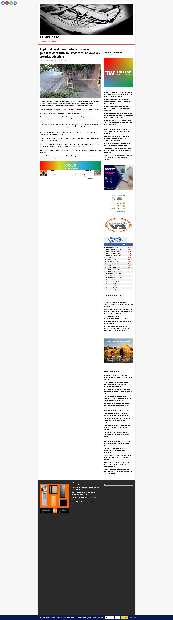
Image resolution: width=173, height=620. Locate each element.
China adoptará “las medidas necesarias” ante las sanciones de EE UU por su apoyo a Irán (118, 391)
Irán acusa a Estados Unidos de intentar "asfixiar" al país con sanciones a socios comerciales (117, 450)
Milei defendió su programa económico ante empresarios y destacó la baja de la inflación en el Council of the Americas (118, 116)
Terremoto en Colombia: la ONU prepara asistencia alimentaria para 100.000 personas (117, 427)
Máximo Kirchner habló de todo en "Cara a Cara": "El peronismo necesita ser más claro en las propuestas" (118, 123)
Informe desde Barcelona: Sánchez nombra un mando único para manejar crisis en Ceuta (117, 443)
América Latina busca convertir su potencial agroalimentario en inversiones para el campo (118, 420)
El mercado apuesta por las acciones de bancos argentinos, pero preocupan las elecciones (116, 131)
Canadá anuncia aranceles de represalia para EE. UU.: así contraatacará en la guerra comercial (118, 457)
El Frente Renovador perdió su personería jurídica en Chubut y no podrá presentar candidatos (117, 108)
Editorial (54, 61)
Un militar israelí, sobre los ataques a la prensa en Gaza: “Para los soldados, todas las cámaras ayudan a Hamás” (117, 384)
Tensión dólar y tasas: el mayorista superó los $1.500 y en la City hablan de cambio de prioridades (117, 150)
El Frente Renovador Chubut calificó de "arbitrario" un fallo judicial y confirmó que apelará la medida (117, 101)
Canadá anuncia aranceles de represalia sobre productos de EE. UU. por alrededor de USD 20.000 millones (118, 471)
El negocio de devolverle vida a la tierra (116, 410)
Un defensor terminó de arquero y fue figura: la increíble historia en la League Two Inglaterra (118, 304)
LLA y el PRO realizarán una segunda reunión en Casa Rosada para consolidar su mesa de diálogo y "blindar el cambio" (118, 94)
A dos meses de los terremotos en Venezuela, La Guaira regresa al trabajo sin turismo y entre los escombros (118, 399)
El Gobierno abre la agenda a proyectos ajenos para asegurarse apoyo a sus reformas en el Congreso (116, 138)
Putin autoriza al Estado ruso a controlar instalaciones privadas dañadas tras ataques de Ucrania (117, 464)
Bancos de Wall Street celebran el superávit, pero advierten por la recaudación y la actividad (118, 158)
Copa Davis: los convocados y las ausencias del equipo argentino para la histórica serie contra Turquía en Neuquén (118, 311)
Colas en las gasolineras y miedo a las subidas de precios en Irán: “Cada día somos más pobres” (118, 377)
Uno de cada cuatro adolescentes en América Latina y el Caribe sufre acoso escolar (116, 434)
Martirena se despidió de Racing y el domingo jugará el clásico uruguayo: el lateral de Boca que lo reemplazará (116, 328)
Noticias (61, 61)
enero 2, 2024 (46, 61)
